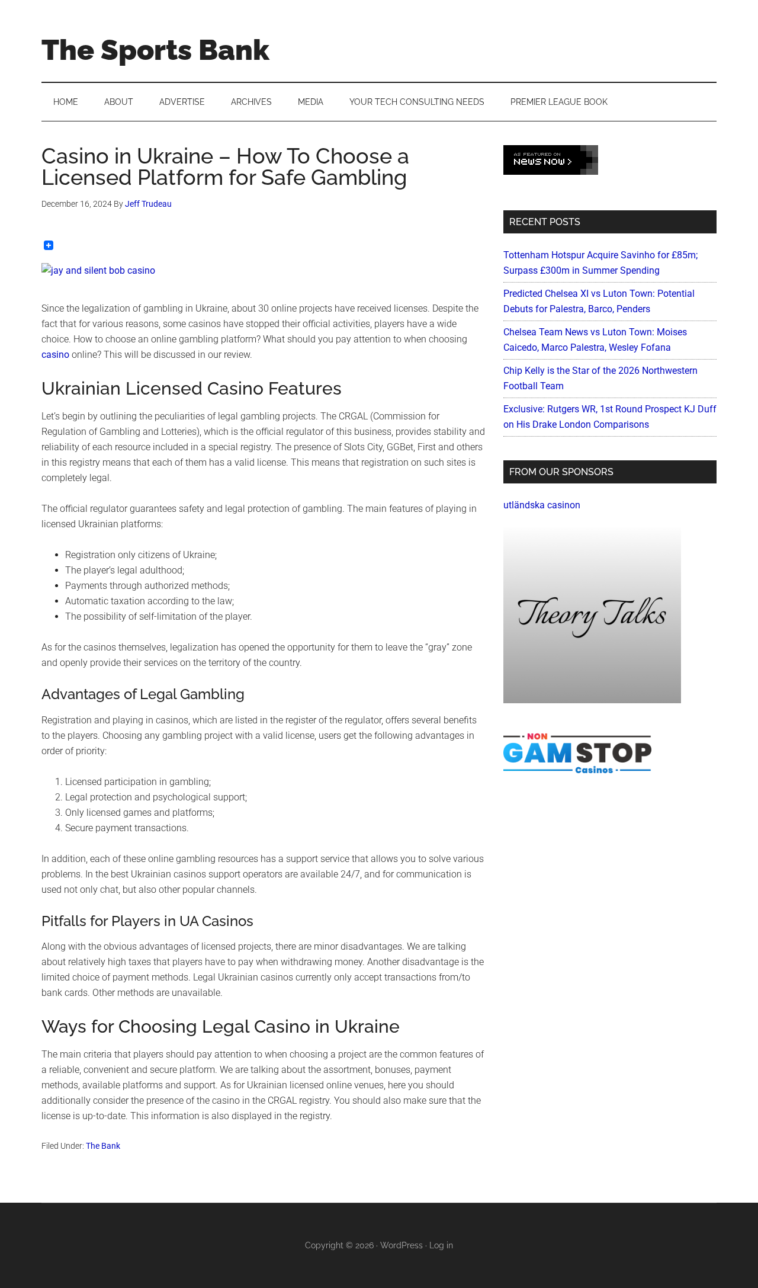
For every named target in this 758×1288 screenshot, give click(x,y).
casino (55, 354)
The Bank (103, 1146)
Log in (441, 1245)
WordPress (401, 1245)
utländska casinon (541, 505)
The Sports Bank (155, 49)
